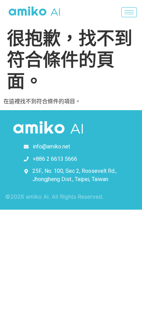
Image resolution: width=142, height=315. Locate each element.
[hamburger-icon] (129, 12)
